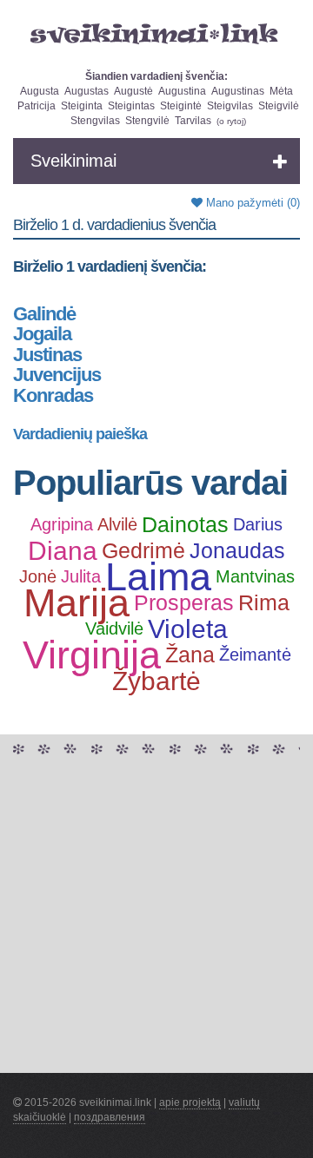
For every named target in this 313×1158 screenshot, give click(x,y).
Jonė (38, 576)
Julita (81, 576)
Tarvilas (193, 121)
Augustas (86, 91)
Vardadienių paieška (80, 434)
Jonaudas (237, 550)
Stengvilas (95, 121)
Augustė (133, 91)
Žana (190, 654)
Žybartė (156, 681)
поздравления (109, 1117)
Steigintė (181, 106)
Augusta (39, 91)
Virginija (92, 655)
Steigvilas (230, 106)
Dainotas (185, 524)
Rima (264, 602)
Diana (62, 551)
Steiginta (82, 106)
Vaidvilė (114, 628)
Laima (158, 577)
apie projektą (190, 1102)
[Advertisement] (156, 916)
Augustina (182, 91)
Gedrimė (143, 550)
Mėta (281, 91)
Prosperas (184, 602)
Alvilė (117, 524)
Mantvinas (255, 576)
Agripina (61, 524)
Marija (76, 603)
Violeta (188, 629)
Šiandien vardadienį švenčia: (156, 76)
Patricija (36, 106)
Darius (258, 524)
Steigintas (131, 106)
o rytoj (231, 121)
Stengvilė (147, 121)
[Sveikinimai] (156, 34)
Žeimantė (255, 654)
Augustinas (237, 91)
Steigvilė (278, 106)
